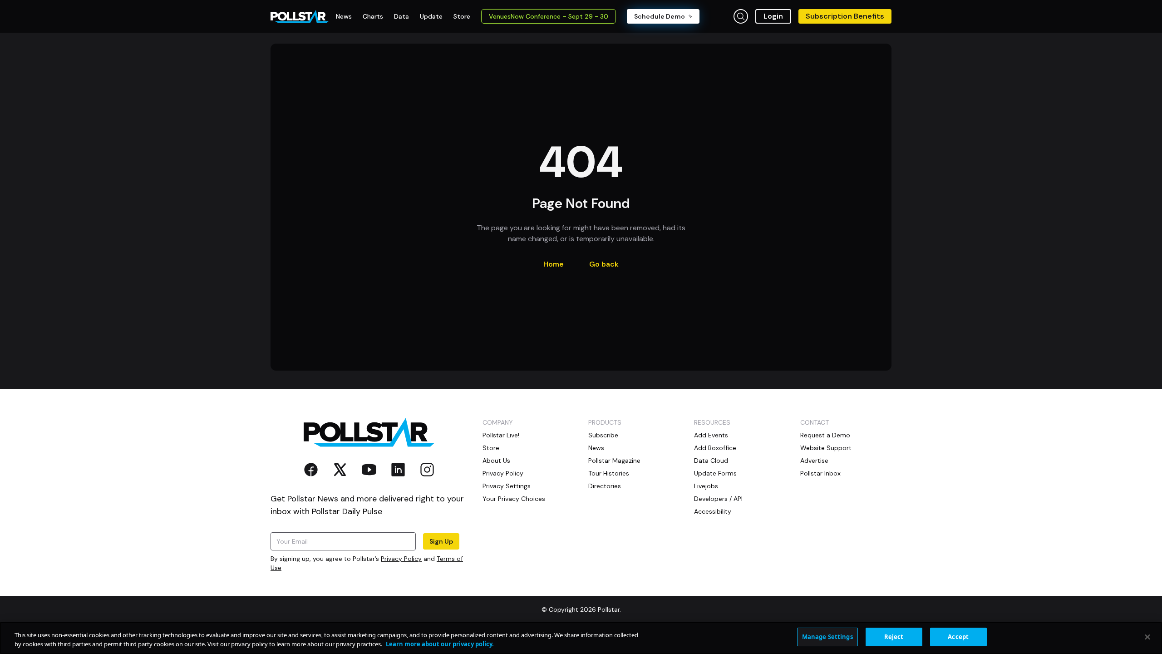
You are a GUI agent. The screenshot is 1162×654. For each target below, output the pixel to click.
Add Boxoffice (715, 448)
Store (491, 448)
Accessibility (712, 511)
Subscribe (603, 435)
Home (553, 264)
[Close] (1147, 637)
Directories (604, 486)
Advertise (814, 460)
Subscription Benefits (845, 16)
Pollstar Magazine (614, 460)
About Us (496, 460)
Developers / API (718, 499)
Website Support (826, 448)
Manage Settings (827, 637)
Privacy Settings (507, 486)
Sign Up (441, 541)
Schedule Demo (659, 16)
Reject (894, 637)
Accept (958, 637)
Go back (604, 264)
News (596, 448)
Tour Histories (608, 473)
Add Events (711, 435)
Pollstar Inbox (820, 473)
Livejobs (706, 486)
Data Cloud (711, 460)
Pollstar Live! (501, 435)
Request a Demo (825, 435)
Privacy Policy (401, 559)
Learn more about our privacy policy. (440, 644)
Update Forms (715, 473)
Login (773, 16)
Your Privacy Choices (514, 499)
